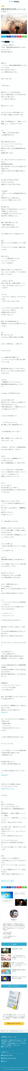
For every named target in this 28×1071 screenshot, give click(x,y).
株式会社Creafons (7, 1055)
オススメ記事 (6, 937)
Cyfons (4, 1061)
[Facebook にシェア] (3, 41)
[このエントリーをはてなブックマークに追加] (1, 41)
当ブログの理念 (7, 933)
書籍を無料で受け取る (14, 1023)
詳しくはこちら (6, 1046)
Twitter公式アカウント (7, 788)
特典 (3, 6)
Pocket (12, 41)
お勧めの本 (4, 712)
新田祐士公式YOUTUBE (9, 1058)
